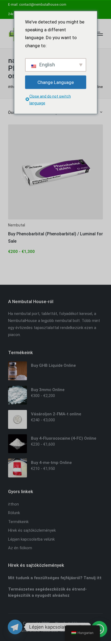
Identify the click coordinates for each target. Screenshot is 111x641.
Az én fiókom (20, 547)
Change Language (55, 82)
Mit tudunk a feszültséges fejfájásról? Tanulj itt (55, 577)
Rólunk (14, 512)
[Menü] (99, 34)
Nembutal (16, 225)
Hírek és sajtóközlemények (32, 530)
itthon (13, 87)
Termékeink (18, 521)
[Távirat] (15, 627)
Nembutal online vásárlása (34, 630)
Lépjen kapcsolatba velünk (31, 539)
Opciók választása (55, 218)
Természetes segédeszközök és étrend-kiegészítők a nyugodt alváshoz (47, 592)
